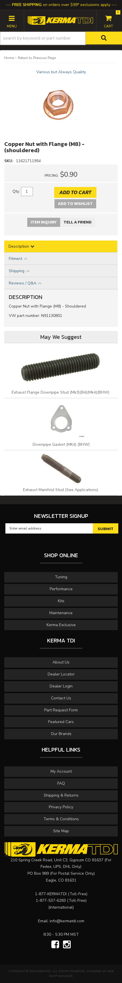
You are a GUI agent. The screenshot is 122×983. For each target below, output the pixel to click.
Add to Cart (75, 192)
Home (9, 58)
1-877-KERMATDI (51, 894)
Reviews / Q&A (22, 283)
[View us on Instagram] (67, 944)
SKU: (9, 161)
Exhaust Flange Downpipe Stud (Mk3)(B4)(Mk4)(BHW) (61, 392)
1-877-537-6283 (51, 900)
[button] (61, 38)
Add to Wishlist (75, 204)
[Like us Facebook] (55, 944)
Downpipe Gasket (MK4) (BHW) (61, 444)
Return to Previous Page (37, 58)
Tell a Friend (78, 222)
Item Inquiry (44, 222)
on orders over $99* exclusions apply (61, 4)
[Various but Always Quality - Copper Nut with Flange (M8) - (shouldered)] (61, 103)
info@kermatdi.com (67, 921)
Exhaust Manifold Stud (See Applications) (61, 489)
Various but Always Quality (61, 72)
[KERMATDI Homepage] (60, 20)
